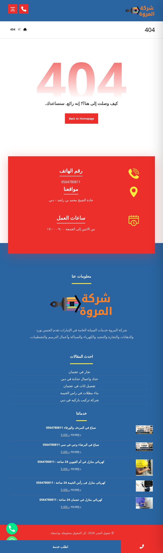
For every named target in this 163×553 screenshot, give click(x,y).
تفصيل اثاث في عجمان (79, 386)
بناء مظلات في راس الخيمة (79, 393)
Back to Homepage (81, 118)
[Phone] (12, 528)
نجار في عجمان (79, 371)
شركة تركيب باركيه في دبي (79, 400)
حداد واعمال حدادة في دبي (79, 378)
